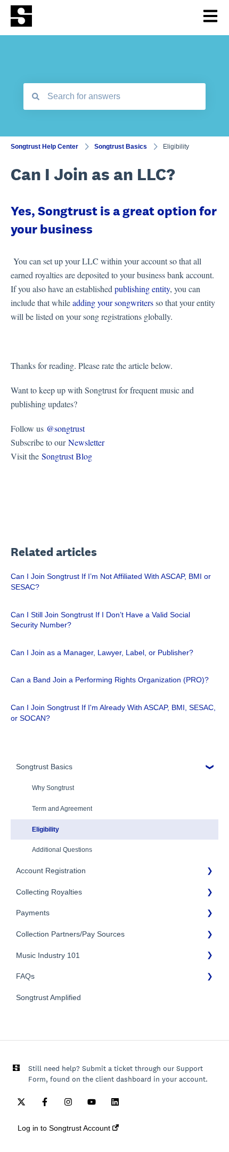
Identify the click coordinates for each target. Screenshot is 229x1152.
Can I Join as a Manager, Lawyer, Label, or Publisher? (102, 652)
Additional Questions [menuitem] (62, 849)
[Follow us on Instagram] (68, 1101)
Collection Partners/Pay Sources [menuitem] (70, 934)
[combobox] (114, 96)
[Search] (36, 96)
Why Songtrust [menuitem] (53, 788)
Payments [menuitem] (33, 912)
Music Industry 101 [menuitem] (48, 955)
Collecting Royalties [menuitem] (49, 892)
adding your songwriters (111, 302)
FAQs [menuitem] (25, 976)
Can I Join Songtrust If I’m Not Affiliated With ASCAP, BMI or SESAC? (111, 581)
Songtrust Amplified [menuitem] (48, 997)
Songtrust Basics (120, 146)
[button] (209, 768)
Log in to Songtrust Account (65, 1128)
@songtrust (66, 428)
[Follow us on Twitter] (21, 1101)
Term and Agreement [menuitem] (62, 808)
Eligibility (176, 146)
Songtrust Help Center (44, 146)
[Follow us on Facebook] (44, 1101)
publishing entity (142, 288)
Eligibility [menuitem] (45, 829)
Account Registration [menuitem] (51, 870)
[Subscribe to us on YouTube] (91, 1101)
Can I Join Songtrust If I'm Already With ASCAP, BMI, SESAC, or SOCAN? (113, 712)
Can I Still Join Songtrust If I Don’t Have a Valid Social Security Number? (100, 620)
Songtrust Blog (67, 456)
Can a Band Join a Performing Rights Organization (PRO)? (110, 679)
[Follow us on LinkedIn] (115, 1101)
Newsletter (86, 442)
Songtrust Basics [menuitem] (44, 766)
